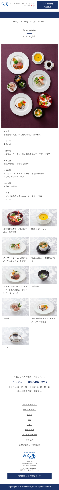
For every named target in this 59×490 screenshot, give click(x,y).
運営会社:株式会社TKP (29, 470)
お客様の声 (29, 430)
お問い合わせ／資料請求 (29, 445)
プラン (29, 425)
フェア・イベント (29, 404)
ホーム (16, 22)
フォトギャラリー (29, 435)
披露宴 (29, 415)
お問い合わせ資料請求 (47, 5)
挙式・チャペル (29, 409)
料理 (26, 22)
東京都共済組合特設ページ (29, 476)
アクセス (29, 440)
